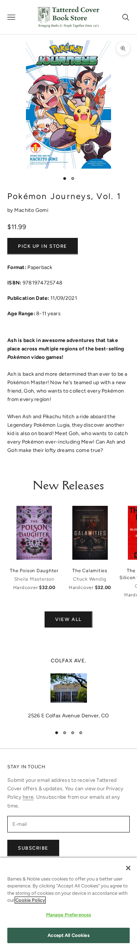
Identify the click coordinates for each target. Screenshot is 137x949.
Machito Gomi (31, 210)
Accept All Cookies (68, 935)
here (28, 797)
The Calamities (89, 570)
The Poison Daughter (34, 570)
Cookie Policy (30, 900)
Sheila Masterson (34, 579)
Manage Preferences (68, 914)
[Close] (128, 868)
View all (68, 619)
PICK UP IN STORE (42, 246)
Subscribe (33, 848)
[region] (68, 688)
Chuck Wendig (90, 579)
